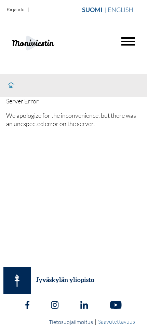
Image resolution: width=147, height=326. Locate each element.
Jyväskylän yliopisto (65, 280)
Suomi (92, 9)
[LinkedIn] (84, 306)
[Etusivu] (11, 85)
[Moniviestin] (50, 42)
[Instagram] (54, 306)
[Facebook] (27, 306)
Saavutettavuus (116, 321)
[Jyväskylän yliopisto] (17, 280)
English (120, 9)
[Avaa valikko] (128, 41)
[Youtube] (116, 306)
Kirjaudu (16, 9)
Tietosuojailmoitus (71, 321)
